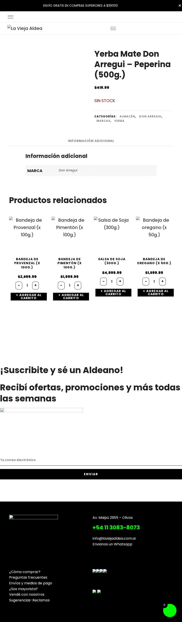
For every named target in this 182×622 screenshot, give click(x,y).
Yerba (119, 121)
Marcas (103, 121)
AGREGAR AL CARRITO (30, 296)
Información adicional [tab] (91, 141)
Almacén (127, 116)
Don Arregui (150, 116)
